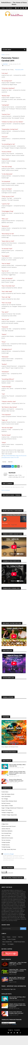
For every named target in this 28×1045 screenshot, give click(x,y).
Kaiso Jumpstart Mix (7, 941)
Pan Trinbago (5, 798)
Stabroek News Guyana (7, 837)
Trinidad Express (6, 844)
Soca (3, 936)
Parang (4, 939)
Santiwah (12, 473)
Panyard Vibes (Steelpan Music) (9, 801)
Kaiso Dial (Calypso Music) (8, 794)
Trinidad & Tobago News (7, 812)
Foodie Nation (5, 791)
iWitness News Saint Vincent (9, 826)
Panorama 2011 (19, 69)
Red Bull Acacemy (6, 803)
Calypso (8, 936)
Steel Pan (10, 461)
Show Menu (7, 49)
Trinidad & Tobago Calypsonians (9, 814)
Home (3, 8)
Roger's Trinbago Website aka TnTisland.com (12, 808)
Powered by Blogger (8, 854)
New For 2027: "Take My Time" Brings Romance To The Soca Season (17, 979)
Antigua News (5, 824)
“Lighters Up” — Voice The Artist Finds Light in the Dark (17, 963)
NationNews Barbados (7, 831)
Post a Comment (6, 490)
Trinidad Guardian (6, 842)
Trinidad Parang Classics (19, 941)
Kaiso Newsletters (6, 796)
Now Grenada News (6, 833)
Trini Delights (10, 944)
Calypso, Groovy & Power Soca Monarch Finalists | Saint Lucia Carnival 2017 (17, 773)
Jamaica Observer (6, 828)
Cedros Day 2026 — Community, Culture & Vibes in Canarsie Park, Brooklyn (17, 971)
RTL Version (9, 8)
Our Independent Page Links (8, 989)
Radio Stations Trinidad (7, 805)
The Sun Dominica (6, 840)
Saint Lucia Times (6, 835)
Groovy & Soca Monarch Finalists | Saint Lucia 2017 (16, 780)
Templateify (17, 1030)
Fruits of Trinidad (11, 939)
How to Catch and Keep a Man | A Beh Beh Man (17, 765)
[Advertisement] (14, 32)
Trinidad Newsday (6, 847)
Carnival (7, 54)
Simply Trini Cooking (6, 810)
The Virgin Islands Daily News (9, 849)
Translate (13, 1024)
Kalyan (3, 944)
